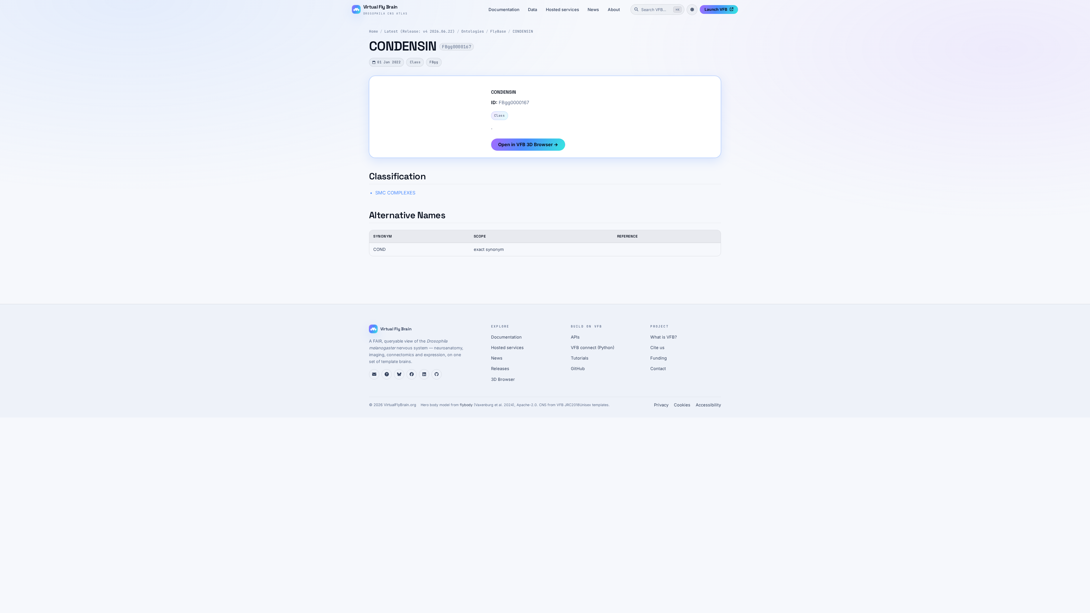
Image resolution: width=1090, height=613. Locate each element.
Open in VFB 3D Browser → (528, 144)
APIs (575, 337)
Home (373, 31)
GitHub (578, 368)
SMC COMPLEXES (395, 193)
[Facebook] (411, 374)
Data (532, 9)
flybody (466, 405)
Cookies (682, 405)
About (614, 9)
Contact (658, 368)
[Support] (374, 374)
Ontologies (472, 31)
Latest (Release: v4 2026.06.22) (419, 31)
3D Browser (503, 379)
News (593, 9)
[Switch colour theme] (692, 9)
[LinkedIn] (424, 374)
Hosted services (562, 9)
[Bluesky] (399, 374)
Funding (658, 358)
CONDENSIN (523, 31)
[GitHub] (436, 374)
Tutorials (579, 358)
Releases (500, 368)
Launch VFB (716, 9)
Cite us (657, 347)
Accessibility (708, 405)
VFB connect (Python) (592, 347)
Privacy (661, 405)
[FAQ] (387, 374)
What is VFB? (663, 337)
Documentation (504, 9)
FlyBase (498, 31)
